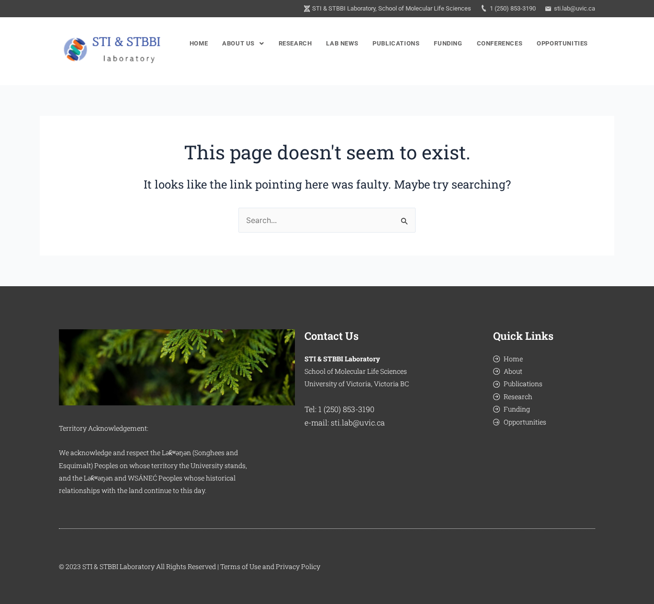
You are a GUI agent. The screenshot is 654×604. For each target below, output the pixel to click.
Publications (395, 43)
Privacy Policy (298, 566)
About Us (238, 43)
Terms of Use (240, 566)
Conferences (500, 43)
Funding (448, 43)
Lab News (342, 43)
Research (295, 43)
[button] (243, 43)
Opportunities (562, 43)
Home (199, 43)
